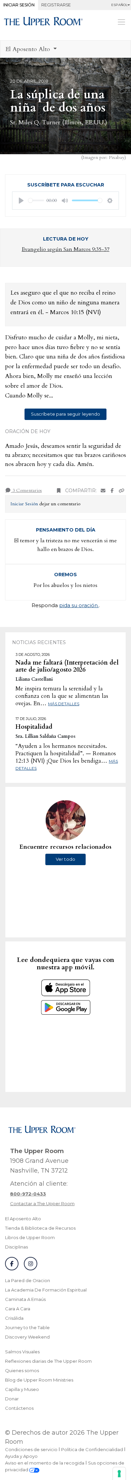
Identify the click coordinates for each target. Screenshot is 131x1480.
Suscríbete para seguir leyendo (65, 414)
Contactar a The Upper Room (42, 1203)
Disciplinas (16, 1247)
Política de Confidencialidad (92, 1449)
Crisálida (14, 1318)
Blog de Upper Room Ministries (39, 1380)
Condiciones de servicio (31, 1449)
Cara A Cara (17, 1308)
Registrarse (56, 4)
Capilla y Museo (22, 1389)
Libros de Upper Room (30, 1237)
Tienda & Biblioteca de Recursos (40, 1228)
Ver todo (65, 859)
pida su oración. (79, 605)
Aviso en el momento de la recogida (44, 1463)
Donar (12, 1398)
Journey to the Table (27, 1327)
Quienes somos (22, 1370)
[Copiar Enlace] (122, 491)
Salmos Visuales (22, 1351)
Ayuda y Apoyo (21, 1456)
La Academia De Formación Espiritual (46, 1290)
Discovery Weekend (27, 1337)
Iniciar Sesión (19, 4)
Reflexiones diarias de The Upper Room (48, 1361)
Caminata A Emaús (25, 1299)
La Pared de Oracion (27, 1280)
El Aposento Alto (23, 1218)
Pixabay (116, 157)
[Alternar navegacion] (121, 22)
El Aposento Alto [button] (28, 49)
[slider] (36, 200)
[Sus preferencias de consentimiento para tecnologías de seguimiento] (119, 1473)
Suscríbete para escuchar (65, 185)
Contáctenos (19, 1408)
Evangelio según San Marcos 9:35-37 (66, 249)
